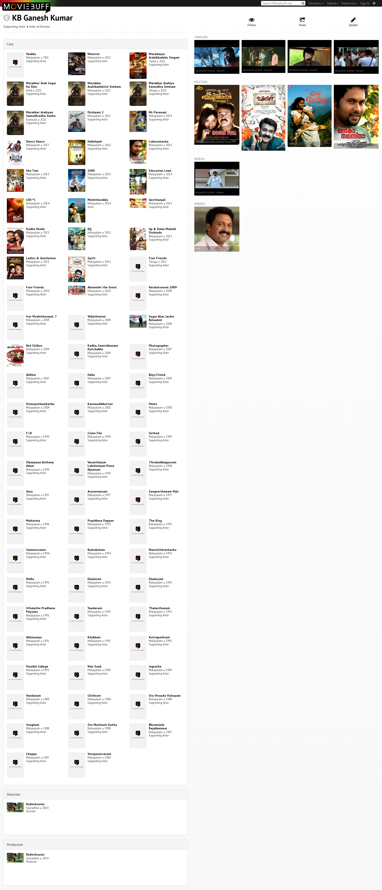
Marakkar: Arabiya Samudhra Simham (162, 85)
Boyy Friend (157, 375)
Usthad (154, 433)
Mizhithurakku (98, 200)
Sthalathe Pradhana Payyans (40, 610)
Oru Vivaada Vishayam (165, 696)
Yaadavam (95, 608)
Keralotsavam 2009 (163, 287)
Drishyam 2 (95, 112)
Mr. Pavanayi (157, 112)
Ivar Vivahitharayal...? (41, 316)
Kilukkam (94, 637)
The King (155, 521)
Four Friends (158, 258)
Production (15, 844)
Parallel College (37, 666)
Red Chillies (34, 346)
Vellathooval (96, 316)
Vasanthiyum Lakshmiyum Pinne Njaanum (101, 466)
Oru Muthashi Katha (102, 725)
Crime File (95, 433)
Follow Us (348, 3)
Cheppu (31, 754)
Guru (29, 491)
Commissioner (36, 550)
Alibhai (31, 375)
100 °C (31, 200)
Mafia (30, 579)
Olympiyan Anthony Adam (39, 464)
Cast (10, 44)
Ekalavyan (156, 579)
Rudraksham (96, 550)
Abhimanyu (34, 637)
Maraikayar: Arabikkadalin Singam (164, 56)
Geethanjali (157, 200)
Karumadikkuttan (100, 404)
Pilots (153, 404)
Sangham (32, 725)
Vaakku (31, 54)
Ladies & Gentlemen (41, 258)
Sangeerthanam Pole (164, 491)
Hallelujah (95, 141)
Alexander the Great (102, 287)
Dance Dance (35, 141)
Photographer (158, 346)
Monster (94, 54)
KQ (90, 229)
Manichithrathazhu (162, 550)
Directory (315, 3)
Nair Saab (94, 666)
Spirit (92, 258)
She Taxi (32, 171)
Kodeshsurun (35, 804)
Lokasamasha (158, 141)
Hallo (91, 375)
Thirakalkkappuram (162, 462)
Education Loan (160, 171)
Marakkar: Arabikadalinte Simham (104, 85)
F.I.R (29, 433)
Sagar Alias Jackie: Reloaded (162, 318)
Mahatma (33, 521)
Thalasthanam (159, 608)
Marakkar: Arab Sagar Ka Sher (41, 85)
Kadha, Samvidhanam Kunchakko (103, 347)
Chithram (94, 696)
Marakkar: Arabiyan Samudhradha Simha (40, 114)
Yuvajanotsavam (99, 754)
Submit (331, 3)
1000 (91, 171)
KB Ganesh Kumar (42, 17)
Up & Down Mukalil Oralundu (162, 231)
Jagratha (155, 666)
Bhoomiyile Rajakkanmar (158, 726)
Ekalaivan (94, 579)
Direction (13, 794)
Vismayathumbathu (40, 404)
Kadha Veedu (35, 229)
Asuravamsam (97, 491)
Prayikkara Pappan (101, 521)
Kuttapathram (159, 637)
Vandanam (33, 696)
